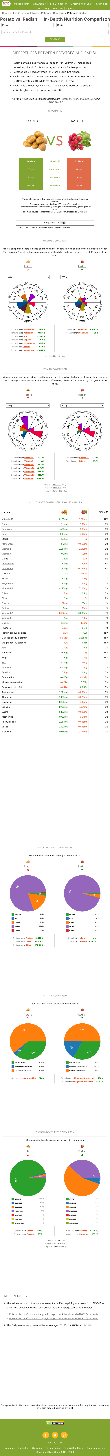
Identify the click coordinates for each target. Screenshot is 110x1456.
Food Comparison (58, 3)
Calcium (6, 603)
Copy (63, 223)
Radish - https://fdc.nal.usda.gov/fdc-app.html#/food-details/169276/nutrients (53, 1318)
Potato (45, 13)
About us (9, 1448)
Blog (47, 8)
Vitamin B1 (7, 548)
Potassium (7, 529)
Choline (6, 623)
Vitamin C (7, 553)
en (49, 1442)
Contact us (23, 1448)
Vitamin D (57, 484)
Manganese (7, 543)
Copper (6, 524)
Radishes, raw (55, 101)
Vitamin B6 (7, 519)
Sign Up (70, 8)
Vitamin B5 (7, 588)
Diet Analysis (39, 3)
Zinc (55, 356)
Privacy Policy (53, 1448)
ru (55, 1442)
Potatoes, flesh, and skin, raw (78, 98)
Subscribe (58, 8)
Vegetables (30, 13)
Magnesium (7, 583)
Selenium (6, 672)
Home (5, 13)
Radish (83, 13)
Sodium (6, 608)
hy (60, 1442)
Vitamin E (7, 667)
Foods (16, 13)
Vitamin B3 (7, 568)
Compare (58, 13)
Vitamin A (57, 488)
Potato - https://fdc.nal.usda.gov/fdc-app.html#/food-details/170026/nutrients (53, 1314)
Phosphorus (8, 563)
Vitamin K (7, 618)
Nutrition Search (21, 3)
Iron (4, 534)
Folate (5, 593)
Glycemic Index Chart (81, 3)
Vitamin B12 (57, 491)
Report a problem (96, 1448)
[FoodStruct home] (7, 5)
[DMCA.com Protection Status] (55, 1424)
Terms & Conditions (73, 1448)
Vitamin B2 (7, 613)
